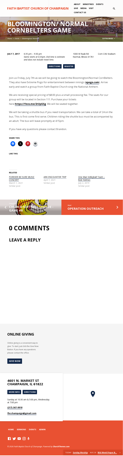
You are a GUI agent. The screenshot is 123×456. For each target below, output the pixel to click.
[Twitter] (14, 438)
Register (68, 66)
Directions (54, 66)
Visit (91, 8)
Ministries (88, 4)
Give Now (14, 360)
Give (76, 8)
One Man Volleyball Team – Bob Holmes (91, 178)
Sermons (21, 429)
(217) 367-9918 (14, 407)
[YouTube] (19, 438)
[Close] (120, 453)
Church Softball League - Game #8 (31, 208)
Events (99, 4)
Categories (108, 38)
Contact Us (80, 12)
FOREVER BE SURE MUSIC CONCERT (21, 178)
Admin (42, 429)
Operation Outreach (86, 208)
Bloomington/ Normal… (31, 38)
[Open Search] (114, 9)
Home (9, 38)
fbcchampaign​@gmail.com (21, 413)
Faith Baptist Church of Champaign (37, 8)
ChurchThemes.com (61, 446)
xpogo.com (92, 82)
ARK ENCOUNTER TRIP (55, 177)
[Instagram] (24, 438)
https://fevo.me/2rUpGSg (30, 104)
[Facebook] (9, 438)
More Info (14, 392)
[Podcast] (28, 438)
